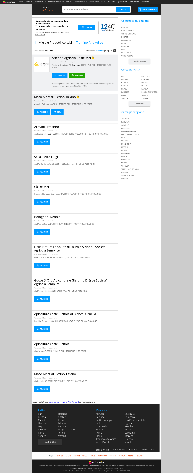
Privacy (89, 468)
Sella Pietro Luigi (46, 157)
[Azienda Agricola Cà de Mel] (41, 64)
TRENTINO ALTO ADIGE (82, 104)
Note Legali (82, 468)
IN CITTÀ (112, 456)
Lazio (98, 423)
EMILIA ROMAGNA (128, 131)
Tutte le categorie (139, 61)
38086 (52, 257)
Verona (144, 98)
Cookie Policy (97, 468)
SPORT (68, 456)
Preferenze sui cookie (111, 468)
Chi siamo (73, 468)
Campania (130, 416)
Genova (124, 86)
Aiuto (121, 468)
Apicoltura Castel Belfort (51, 344)
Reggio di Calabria (149, 92)
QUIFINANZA (122, 2)
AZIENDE (131, 456)
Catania (124, 82)
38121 (55, 104)
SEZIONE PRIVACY (148, 450)
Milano (144, 86)
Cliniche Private (128, 34)
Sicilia (99, 435)
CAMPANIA (125, 128)
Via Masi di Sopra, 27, (43, 224)
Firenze (144, 82)
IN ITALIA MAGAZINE (119, 450)
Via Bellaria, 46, (41, 381)
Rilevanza (100, 50)
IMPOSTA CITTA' (134, 450)
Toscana (129, 435)
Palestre (125, 46)
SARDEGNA (125, 159)
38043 (51, 291)
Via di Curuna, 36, (42, 257)
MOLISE (124, 150)
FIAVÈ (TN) (91, 65)
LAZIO (123, 137)
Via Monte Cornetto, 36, (44, 164)
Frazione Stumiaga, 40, (62, 65)
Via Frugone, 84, (41, 134)
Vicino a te (49, 50)
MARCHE (124, 147)
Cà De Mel (41, 187)
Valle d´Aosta (103, 442)
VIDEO (84, 456)
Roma (123, 95)
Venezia (124, 98)
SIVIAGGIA (111, 2)
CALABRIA (125, 125)
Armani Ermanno (46, 127)
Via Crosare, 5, (40, 351)
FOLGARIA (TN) (67, 164)
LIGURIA (124, 141)
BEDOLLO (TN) (60, 291)
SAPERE (92, 456)
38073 (56, 224)
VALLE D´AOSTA (127, 175)
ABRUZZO (125, 119)
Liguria (128, 423)
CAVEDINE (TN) (65, 224)
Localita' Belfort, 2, (42, 321)
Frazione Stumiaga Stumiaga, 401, (49, 194)
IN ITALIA (122, 456)
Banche (124, 27)
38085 (58, 134)
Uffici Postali (127, 56)
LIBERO (20, 2)
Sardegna (130, 432)
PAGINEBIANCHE (81, 2)
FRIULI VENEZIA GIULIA (130, 134)
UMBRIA (124, 172)
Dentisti (125, 37)
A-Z (106, 50)
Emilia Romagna (104, 420)
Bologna (145, 76)
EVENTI (139, 456)
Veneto (128, 442)
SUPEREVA (145, 2)
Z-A (110, 50)
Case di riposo (127, 30)
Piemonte (130, 429)
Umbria (129, 438)
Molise (99, 429)
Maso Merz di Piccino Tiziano (55, 374)
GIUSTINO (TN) (62, 257)
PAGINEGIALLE (40, 2)
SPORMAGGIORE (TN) (65, 321)
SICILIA (124, 163)
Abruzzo (100, 413)
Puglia (99, 432)
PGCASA (69, 2)
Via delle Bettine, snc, (43, 104)
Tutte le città (139, 103)
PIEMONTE (125, 153)
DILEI (103, 2)
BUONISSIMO (134, 2)
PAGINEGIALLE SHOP (56, 2)
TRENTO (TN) (65, 104)
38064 (57, 164)
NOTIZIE (60, 456)
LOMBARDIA (126, 144)
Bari (123, 76)
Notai (123, 43)
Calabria (100, 416)
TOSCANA (125, 166)
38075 (83, 65)
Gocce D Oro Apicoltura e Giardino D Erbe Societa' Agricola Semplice (70, 282)
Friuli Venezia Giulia (135, 420)
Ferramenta (126, 40)
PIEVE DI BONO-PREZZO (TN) (73, 134)
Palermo (125, 92)
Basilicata (130, 413)
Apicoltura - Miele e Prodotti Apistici (64, 62)
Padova (144, 89)
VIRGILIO (29, 2)
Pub (123, 49)
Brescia (124, 79)
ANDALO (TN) (59, 351)
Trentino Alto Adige (106, 438)
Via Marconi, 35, (41, 291)
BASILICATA (125, 122)
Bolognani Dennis (47, 217)
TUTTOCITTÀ (94, 2)
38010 (53, 321)
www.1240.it (40, 35)
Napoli (124, 89)
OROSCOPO (102, 456)
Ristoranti (126, 53)
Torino (144, 95)
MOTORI (77, 456)
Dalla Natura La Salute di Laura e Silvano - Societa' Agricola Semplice (70, 248)
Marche (129, 426)
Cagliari (145, 79)
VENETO (124, 178)
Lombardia (102, 426)
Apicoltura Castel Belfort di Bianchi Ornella (65, 314)
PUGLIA (124, 156)
